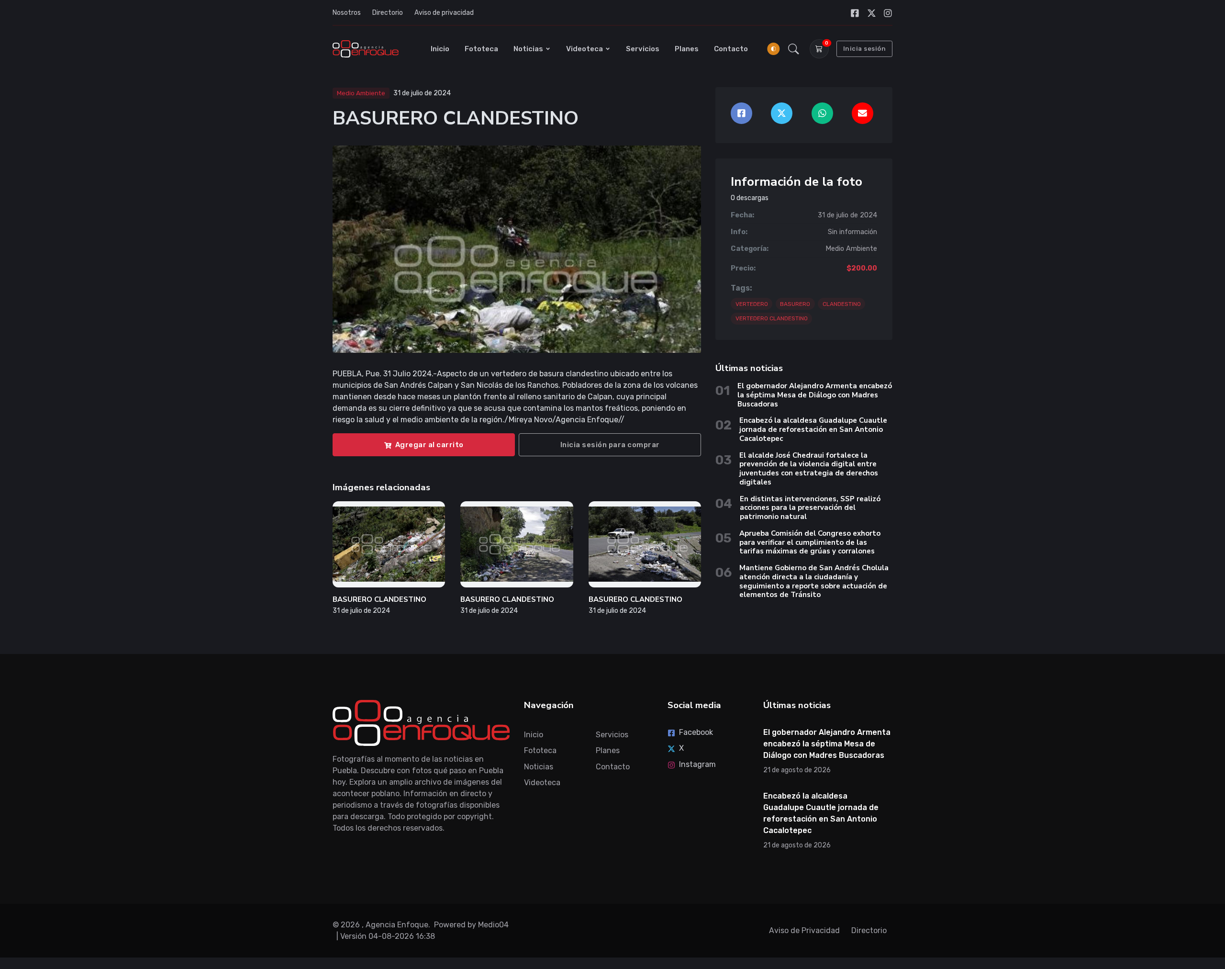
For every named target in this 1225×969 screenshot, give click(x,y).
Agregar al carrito (429, 444)
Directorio (387, 13)
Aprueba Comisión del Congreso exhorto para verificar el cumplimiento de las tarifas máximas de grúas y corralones (809, 542)
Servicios (642, 49)
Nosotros (347, 13)
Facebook (696, 732)
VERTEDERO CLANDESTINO (771, 318)
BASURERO (795, 304)
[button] (793, 48)
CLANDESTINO (842, 304)
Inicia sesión (864, 48)
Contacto (731, 49)
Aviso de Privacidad (804, 930)
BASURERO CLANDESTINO (379, 599)
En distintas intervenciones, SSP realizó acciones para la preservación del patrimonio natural (810, 508)
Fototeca (481, 49)
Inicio (440, 49)
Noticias (528, 49)
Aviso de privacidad (444, 13)
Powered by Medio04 (471, 924)
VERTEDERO (751, 304)
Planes (687, 49)
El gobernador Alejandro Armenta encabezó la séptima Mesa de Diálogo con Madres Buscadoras (814, 395)
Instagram (697, 764)
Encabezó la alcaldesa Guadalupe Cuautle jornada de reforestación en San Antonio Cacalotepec (813, 429)
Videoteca (584, 49)
